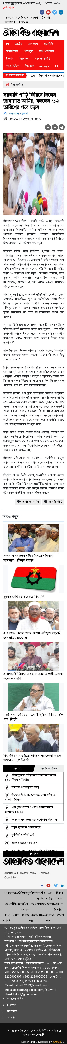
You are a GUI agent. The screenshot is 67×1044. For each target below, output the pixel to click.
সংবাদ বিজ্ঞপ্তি (42, 59)
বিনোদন (24, 59)
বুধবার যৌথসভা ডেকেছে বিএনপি (23, 597)
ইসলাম (10, 59)
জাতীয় (18, 44)
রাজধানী (9, 904)
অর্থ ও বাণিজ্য (46, 51)
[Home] (7, 44)
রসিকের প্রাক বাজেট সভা (25, 787)
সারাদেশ (33, 44)
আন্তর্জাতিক (12, 51)
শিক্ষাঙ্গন (29, 66)
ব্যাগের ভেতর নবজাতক (24, 843)
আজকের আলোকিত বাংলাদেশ (21, 18)
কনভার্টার (10, 22)
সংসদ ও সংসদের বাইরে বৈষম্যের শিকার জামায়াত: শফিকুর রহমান (28, 558)
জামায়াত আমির (30, 502)
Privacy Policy (27, 873)
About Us (10, 873)
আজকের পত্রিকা (15, 999)
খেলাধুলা (28, 51)
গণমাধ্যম (44, 904)
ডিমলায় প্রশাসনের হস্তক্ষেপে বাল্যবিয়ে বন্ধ (34, 819)
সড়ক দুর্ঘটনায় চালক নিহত (26, 827)
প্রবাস (59, 898)
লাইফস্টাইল (12, 66)
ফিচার (59, 893)
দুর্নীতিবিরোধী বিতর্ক (23, 835)
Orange (58, 1042)
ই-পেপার (46, 18)
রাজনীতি (48, 44)
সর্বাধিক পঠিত (49, 768)
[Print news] (62, 127)
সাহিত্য (43, 915)
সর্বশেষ (18, 768)
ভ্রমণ (15, 915)
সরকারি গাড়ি (55, 502)
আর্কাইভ (23, 22)
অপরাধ (60, 915)
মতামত (52, 904)
